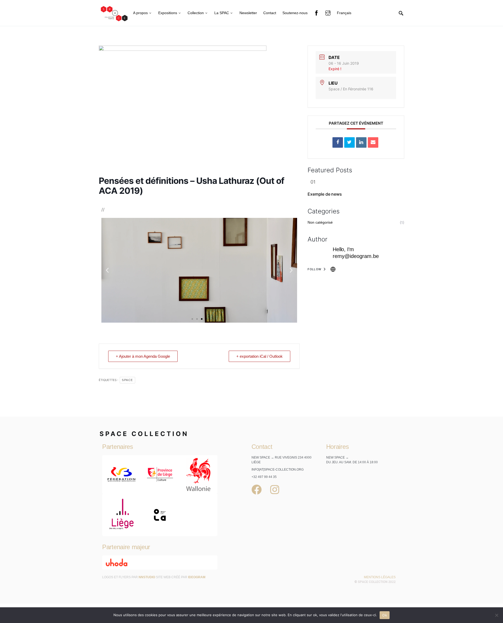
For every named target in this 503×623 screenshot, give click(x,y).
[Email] (373, 142)
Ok (384, 615)
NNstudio (147, 577)
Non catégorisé (320, 222)
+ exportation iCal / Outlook (259, 356)
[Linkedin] (361, 142)
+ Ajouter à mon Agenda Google (143, 356)
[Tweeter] (349, 142)
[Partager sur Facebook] (337, 142)
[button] (107, 270)
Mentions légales (380, 577)
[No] (496, 615)
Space (127, 380)
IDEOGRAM (196, 577)
